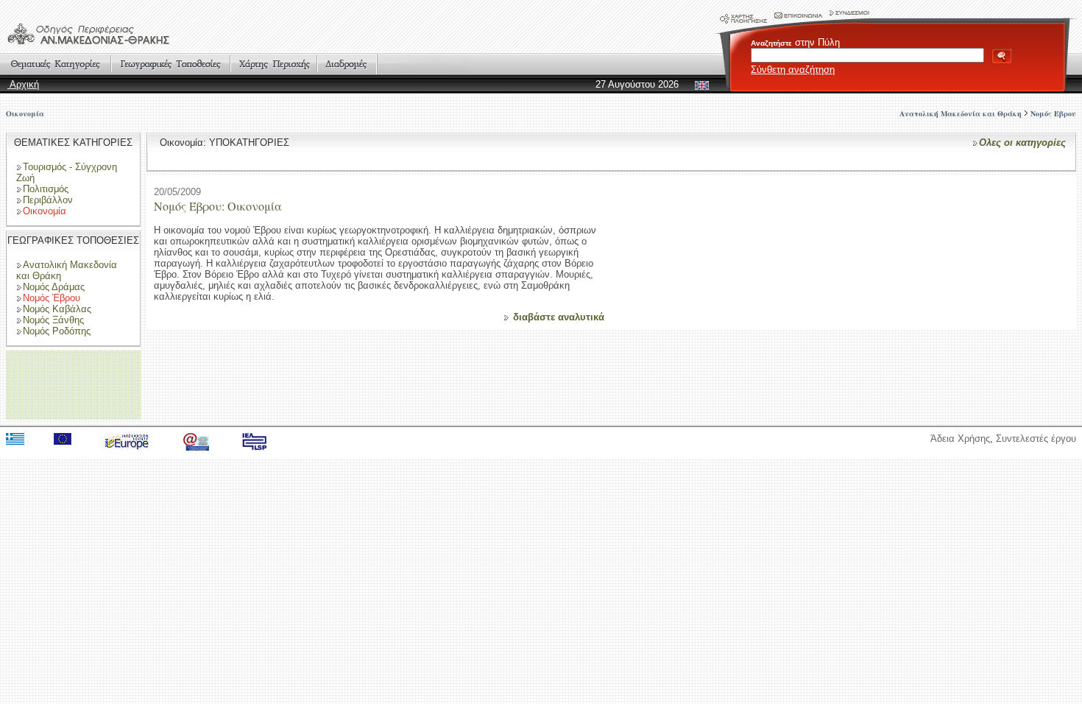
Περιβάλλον (48, 199)
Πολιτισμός (45, 188)
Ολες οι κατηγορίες (1022, 142)
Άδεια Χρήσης (960, 438)
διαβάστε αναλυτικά (558, 317)
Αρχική (23, 84)
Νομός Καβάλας (57, 308)
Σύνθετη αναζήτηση (793, 69)
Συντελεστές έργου (1036, 438)
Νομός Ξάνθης (53, 319)
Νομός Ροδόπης (57, 331)
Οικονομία (25, 113)
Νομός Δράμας (54, 286)
